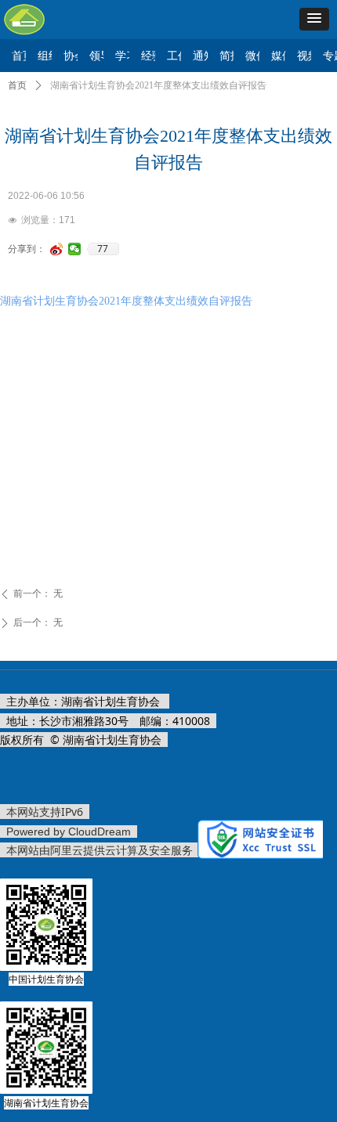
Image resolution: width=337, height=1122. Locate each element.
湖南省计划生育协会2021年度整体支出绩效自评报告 (126, 301)
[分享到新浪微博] (56, 249)
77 (102, 249)
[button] (314, 19)
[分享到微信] (75, 249)
